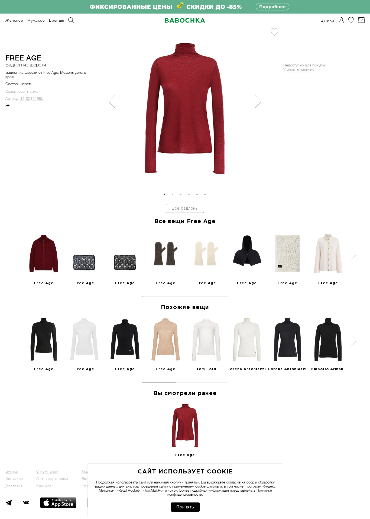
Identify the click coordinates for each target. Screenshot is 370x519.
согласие (233, 482)
